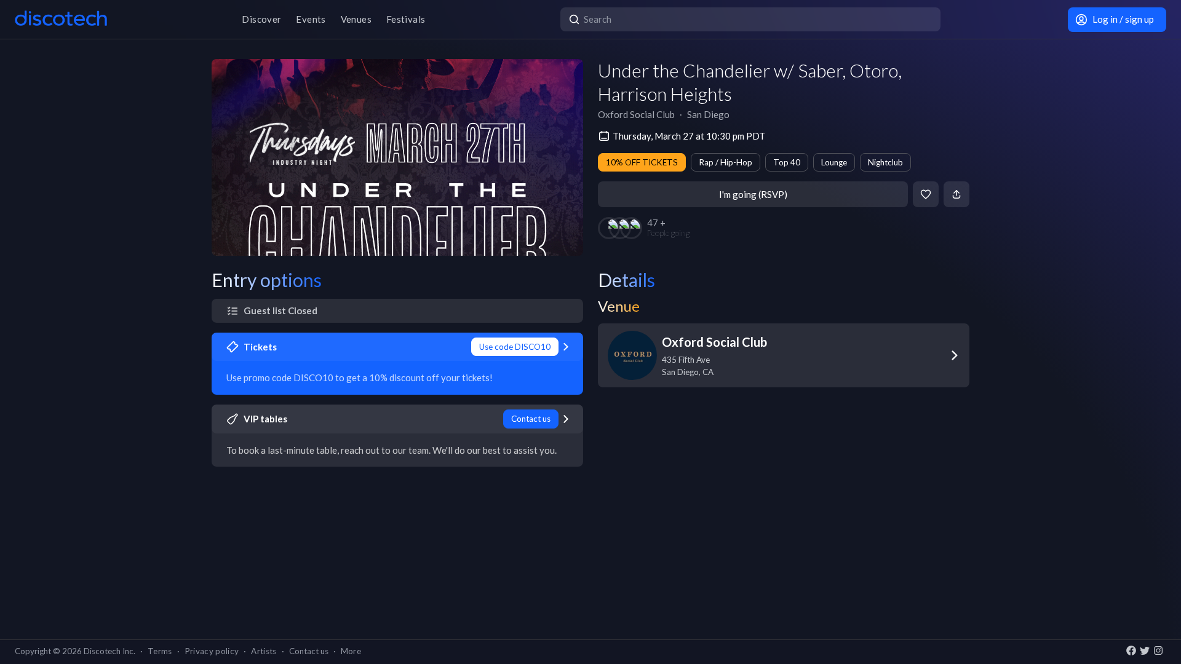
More (351, 651)
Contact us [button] (308, 651)
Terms (160, 651)
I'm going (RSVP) (753, 194)
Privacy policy (212, 651)
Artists (263, 651)
